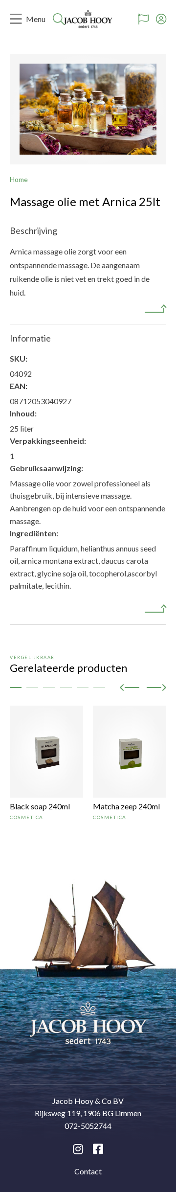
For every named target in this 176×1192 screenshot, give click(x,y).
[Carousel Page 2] (32, 687)
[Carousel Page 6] (99, 687)
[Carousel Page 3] (49, 687)
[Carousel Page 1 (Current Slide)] (16, 687)
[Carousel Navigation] (143, 687)
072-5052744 (88, 1125)
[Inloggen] (161, 19)
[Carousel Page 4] (66, 687)
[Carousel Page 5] (82, 687)
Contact (88, 1171)
